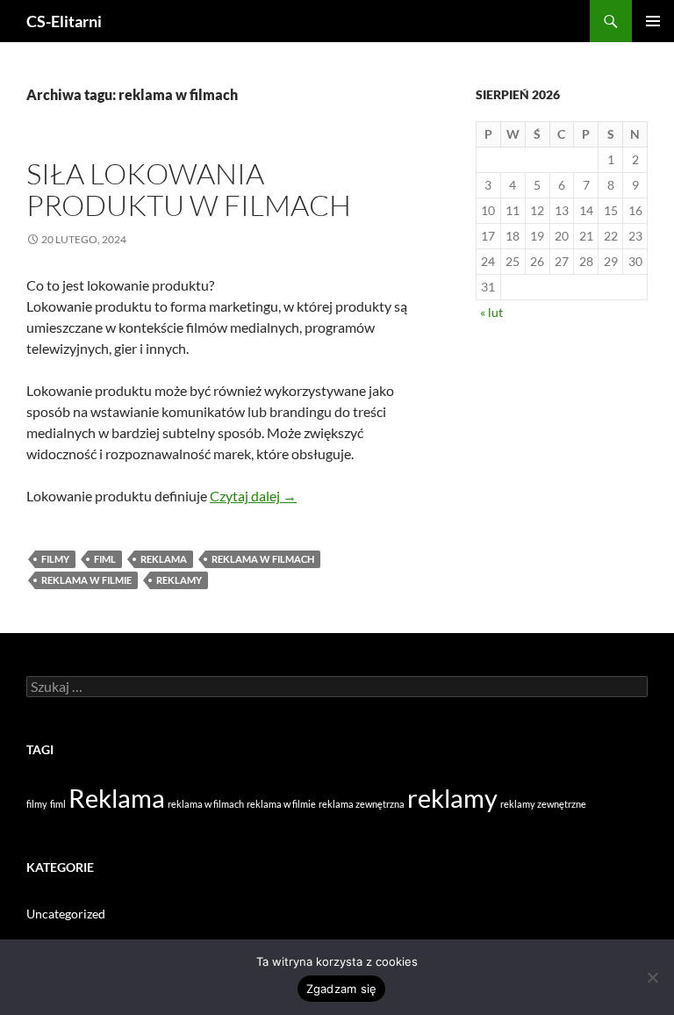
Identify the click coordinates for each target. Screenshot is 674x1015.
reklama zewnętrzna (362, 804)
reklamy (179, 580)
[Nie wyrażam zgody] (652, 977)
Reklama (163, 559)
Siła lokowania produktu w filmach (188, 189)
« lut (491, 312)
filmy (55, 559)
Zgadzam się (341, 989)
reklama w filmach (263, 559)
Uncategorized (65, 913)
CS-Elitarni (64, 21)
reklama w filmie (86, 580)
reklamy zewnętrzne (543, 804)
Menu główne (653, 21)
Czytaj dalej (253, 495)
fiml (105, 559)
